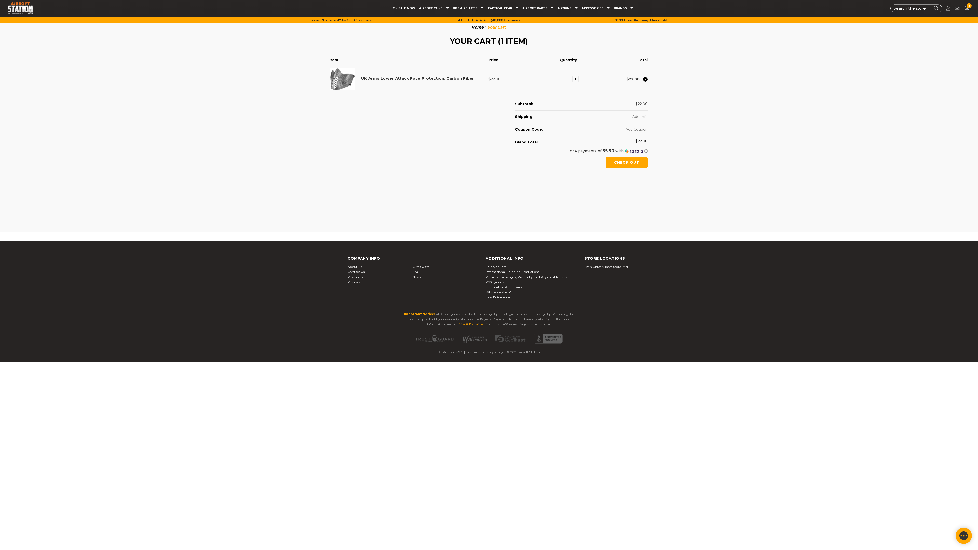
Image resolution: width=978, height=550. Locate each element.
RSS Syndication (498, 282)
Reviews (354, 282)
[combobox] (916, 8)
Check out (627, 162)
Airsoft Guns (431, 8)
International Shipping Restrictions (513, 272)
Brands (621, 8)
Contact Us (356, 272)
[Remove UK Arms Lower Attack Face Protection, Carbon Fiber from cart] (645, 79)
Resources (355, 277)
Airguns (565, 8)
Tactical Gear (500, 8)
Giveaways (421, 267)
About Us (355, 267)
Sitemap (472, 352)
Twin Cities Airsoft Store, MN (606, 267)
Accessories (593, 8)
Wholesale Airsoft (499, 292)
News (417, 277)
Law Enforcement (499, 297)
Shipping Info (496, 267)
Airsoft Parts (535, 8)
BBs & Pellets (465, 8)
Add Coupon (637, 129)
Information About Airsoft (506, 287)
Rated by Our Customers (341, 20)
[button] (581, 151)
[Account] (946, 8)
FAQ (416, 272)
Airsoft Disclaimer (472, 324)
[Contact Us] (955, 8)
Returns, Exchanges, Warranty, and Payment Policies (527, 277)
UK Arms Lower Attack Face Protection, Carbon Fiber (417, 78)
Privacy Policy (492, 352)
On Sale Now (404, 8)
